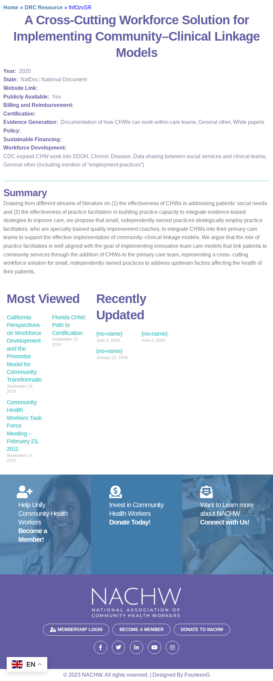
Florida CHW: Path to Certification (69, 325)
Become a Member (141, 629)
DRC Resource (44, 7)
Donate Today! (129, 522)
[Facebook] (100, 647)
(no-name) (109, 333)
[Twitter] (118, 647)
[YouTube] (154, 647)
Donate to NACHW (202, 629)
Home (10, 7)
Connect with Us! (224, 522)
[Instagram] (172, 647)
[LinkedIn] (136, 647)
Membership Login (80, 629)
